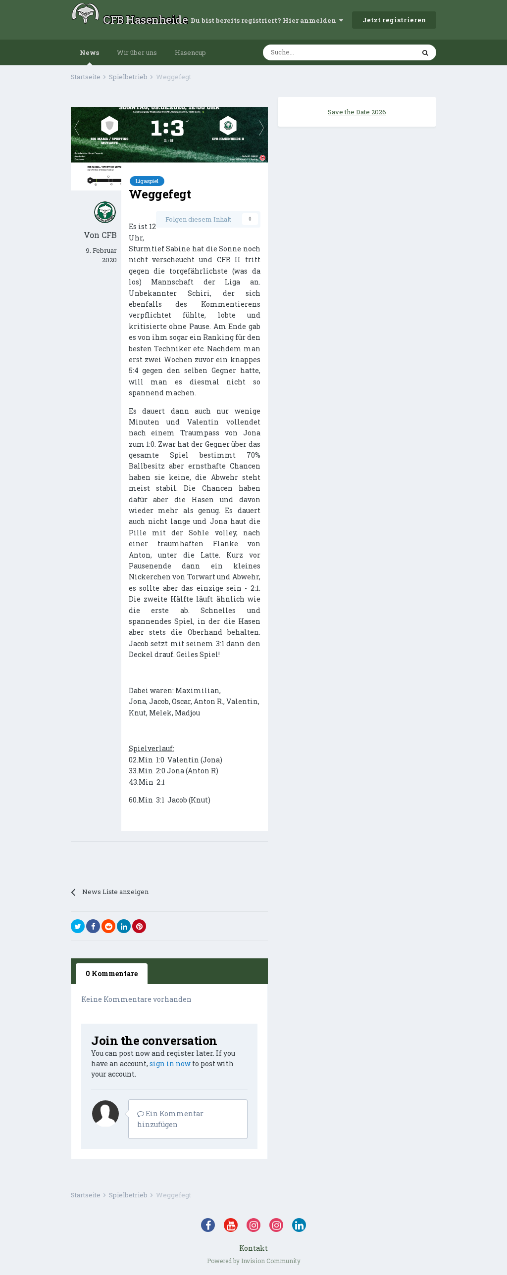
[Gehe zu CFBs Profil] (105, 212)
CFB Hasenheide (145, 19)
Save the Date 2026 (357, 111)
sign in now (170, 1063)
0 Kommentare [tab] (112, 973)
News (89, 52)
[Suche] (425, 52)
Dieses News (382, 52)
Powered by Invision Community (254, 1261)
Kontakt (253, 1248)
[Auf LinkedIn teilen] (124, 926)
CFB (109, 235)
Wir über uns (137, 52)
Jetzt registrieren (394, 19)
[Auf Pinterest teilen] (139, 926)
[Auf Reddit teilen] (108, 926)
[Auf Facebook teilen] (93, 926)
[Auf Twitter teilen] (78, 926)
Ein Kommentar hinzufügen (170, 1119)
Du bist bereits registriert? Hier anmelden (265, 20)
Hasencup (190, 52)
